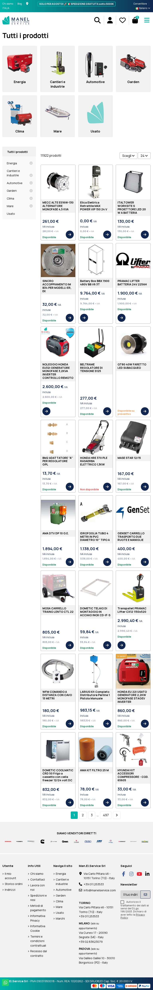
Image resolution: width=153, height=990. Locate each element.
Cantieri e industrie (13, 173)
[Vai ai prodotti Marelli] (110, 841)
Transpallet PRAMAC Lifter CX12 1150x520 (132, 610)
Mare (10, 206)
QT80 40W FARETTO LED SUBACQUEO (132, 366)
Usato (11, 214)
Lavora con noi (37, 887)
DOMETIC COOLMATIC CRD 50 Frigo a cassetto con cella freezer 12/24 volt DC (57, 775)
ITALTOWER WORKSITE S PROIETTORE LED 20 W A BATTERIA (132, 207)
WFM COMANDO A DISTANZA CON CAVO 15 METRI (57, 695)
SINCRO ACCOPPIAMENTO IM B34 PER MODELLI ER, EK (56, 286)
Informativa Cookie (37, 928)
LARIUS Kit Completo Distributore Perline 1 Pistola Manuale (95, 695)
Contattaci (37, 879)
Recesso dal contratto (38, 953)
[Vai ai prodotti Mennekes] (122, 841)
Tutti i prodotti (17, 152)
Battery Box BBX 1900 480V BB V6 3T (94, 282)
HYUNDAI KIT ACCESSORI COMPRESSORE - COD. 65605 (133, 775)
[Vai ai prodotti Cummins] (42, 841)
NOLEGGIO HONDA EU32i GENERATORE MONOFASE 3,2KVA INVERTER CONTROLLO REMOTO (57, 371)
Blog (19, 3)
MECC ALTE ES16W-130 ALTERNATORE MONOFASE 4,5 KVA (58, 206)
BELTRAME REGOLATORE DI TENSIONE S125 (91, 367)
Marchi (60, 918)
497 (106, 815)
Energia (12, 163)
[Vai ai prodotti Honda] (8, 841)
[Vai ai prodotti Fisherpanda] (53, 841)
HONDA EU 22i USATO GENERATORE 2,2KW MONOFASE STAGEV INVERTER (132, 697)
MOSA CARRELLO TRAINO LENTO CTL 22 (58, 610)
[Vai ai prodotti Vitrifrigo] (30, 841)
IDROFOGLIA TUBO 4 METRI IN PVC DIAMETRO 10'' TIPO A (95, 536)
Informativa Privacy (37, 918)
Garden (12, 191)
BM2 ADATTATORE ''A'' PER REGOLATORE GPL (57, 461)
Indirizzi (10, 890)
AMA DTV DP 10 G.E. (55, 533)
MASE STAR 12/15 (129, 458)
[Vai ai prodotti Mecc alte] (88, 841)
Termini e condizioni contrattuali (38, 941)
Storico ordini (14, 884)
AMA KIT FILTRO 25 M (94, 770)
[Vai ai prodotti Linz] (99, 841)
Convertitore (140, 3)
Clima (10, 198)
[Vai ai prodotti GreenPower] (145, 841)
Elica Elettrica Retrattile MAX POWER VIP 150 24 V (93, 206)
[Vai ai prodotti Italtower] (76, 841)
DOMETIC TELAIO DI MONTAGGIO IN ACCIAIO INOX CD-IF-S (95, 611)
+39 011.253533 (94, 884)
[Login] (110, 20)
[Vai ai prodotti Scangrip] (133, 841)
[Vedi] (70, 235)
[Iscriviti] (145, 895)
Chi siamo (8, 3)
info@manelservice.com (100, 890)
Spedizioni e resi (38, 898)
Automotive (15, 183)
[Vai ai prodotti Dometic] (19, 841)
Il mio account (10, 876)
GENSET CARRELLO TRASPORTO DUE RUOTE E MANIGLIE (131, 536)
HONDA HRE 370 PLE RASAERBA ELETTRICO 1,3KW (93, 461)
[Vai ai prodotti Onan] (65, 841)
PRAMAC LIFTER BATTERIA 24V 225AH (132, 282)
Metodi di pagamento (38, 908)
